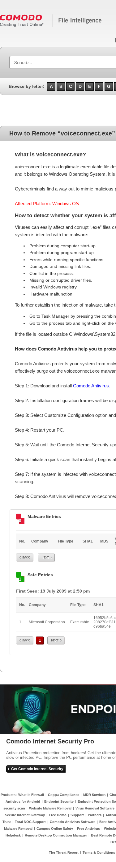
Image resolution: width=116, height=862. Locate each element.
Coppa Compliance (63, 795)
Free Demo (58, 815)
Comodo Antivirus (91, 385)
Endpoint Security (59, 801)
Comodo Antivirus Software (72, 822)
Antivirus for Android (23, 801)
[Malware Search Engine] (51, 26)
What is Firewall (31, 795)
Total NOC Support (30, 822)
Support (77, 815)
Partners (94, 815)
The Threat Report (64, 852)
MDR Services (94, 795)
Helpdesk (13, 835)
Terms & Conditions (99, 852)
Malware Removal (18, 828)
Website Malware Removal (50, 808)
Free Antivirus (88, 828)
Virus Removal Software (94, 808)
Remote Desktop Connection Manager (56, 835)
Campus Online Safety (55, 828)
